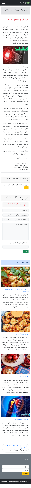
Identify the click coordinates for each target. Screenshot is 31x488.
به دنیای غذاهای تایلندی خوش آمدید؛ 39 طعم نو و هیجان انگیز (16, 290)
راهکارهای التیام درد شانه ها (22, 419)
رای (26, 188)
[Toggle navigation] (3, 2)
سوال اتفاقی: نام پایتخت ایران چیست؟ (17, 243)
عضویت (25, 473)
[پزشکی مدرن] (23, 3)
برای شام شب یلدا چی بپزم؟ (22, 377)
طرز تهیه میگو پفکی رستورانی (22, 334)
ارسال (25, 251)
